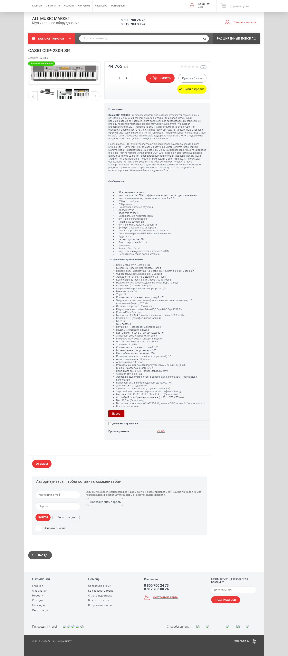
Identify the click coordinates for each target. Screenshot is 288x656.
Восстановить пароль (105, 502)
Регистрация (118, 5)
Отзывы (42, 463)
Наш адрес (101, 5)
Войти (43, 517)
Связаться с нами (99, 585)
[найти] (205, 38)
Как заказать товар (100, 590)
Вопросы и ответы (100, 605)
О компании (53, 5)
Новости (69, 5)
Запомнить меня (54, 528)
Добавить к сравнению (125, 423)
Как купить (84, 5)
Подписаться (226, 599)
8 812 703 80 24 (133, 24)
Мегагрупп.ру (241, 640)
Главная (37, 5)
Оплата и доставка (100, 595)
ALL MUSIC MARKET (51, 18)
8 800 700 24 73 (133, 20)
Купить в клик (192, 78)
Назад (42, 555)
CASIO (161, 431)
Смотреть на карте (245, 22)
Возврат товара (98, 600)
